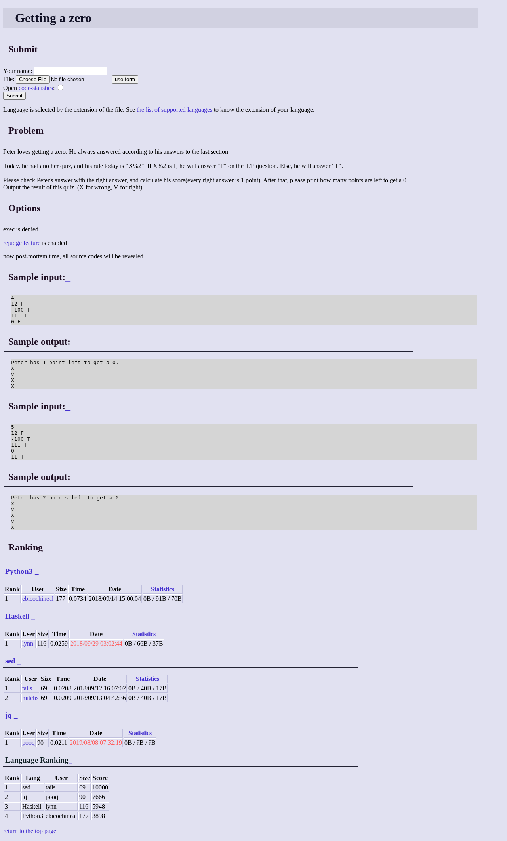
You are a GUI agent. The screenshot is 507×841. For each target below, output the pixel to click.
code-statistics (36, 87)
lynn (27, 643)
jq (8, 715)
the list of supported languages (174, 109)
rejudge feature (21, 242)
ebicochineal (37, 598)
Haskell (17, 616)
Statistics (162, 589)
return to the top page (29, 831)
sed (10, 661)
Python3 (19, 571)
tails (27, 688)
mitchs (30, 697)
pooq (28, 742)
